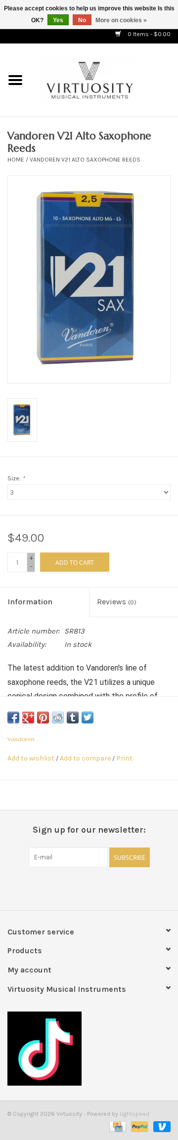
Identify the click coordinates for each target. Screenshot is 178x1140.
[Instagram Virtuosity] (115, 887)
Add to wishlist (30, 758)
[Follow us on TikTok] (89, 1049)
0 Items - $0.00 (148, 34)
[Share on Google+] (28, 717)
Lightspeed (134, 1113)
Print (124, 758)
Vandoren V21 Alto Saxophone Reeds (85, 159)
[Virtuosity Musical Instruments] (104, 79)
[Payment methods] (117, 1126)
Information (29, 601)
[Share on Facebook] (13, 717)
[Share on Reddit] (58, 717)
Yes (58, 20)
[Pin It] (43, 717)
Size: (16, 478)
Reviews (116, 601)
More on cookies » (121, 20)
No (82, 20)
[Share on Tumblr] (73, 717)
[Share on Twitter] (87, 717)
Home (15, 159)
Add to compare (86, 758)
